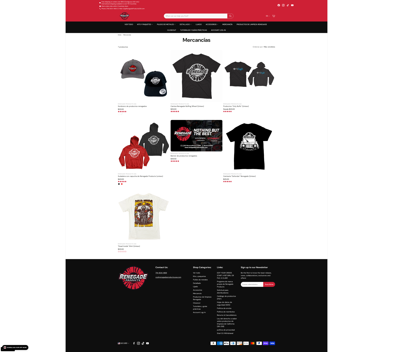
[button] (15, 347)
